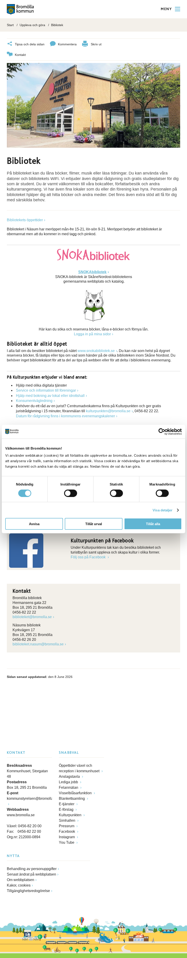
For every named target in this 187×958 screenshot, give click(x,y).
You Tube (67, 842)
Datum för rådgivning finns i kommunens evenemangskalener (65, 416)
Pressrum (67, 826)
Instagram (67, 837)
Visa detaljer (162, 510)
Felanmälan (69, 787)
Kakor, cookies (19, 885)
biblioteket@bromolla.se (32, 617)
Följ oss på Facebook (88, 557)
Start (10, 25)
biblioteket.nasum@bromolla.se (38, 644)
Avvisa (34, 524)
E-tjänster (67, 804)
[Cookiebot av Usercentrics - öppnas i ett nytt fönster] (162, 431)
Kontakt (20, 55)
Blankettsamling (72, 798)
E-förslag (66, 809)
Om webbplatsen (20, 880)
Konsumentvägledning (34, 401)
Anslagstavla (70, 776)
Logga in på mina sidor (92, 334)
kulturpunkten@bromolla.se (108, 411)
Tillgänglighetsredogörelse (28, 891)
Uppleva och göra (32, 25)
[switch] (70, 493)
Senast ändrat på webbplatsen (31, 874)
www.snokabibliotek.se (96, 351)
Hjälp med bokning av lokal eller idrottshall (50, 396)
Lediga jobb (69, 782)
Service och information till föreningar (46, 390)
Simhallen (67, 820)
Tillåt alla (153, 524)
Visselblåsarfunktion (76, 793)
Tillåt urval (93, 524)
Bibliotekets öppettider (25, 220)
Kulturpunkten (70, 815)
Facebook (67, 831)
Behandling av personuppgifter (32, 869)
